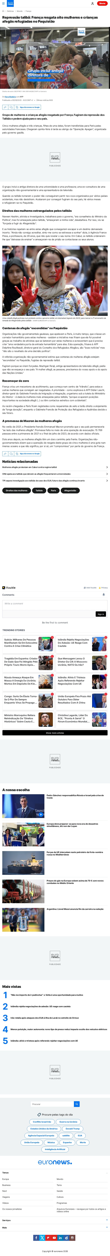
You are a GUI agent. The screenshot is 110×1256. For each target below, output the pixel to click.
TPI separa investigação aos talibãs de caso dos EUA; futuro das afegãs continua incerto (43, 480)
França (28, 11)
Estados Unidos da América (44, 1128)
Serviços (6, 1220)
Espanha (67, 1142)
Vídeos (5, 1203)
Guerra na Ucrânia (68, 1122)
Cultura (60, 1197)
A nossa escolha (16, 790)
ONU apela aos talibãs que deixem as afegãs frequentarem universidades (36, 474)
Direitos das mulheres (16, 490)
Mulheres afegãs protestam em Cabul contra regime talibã (29, 467)
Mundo (19, 11)
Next (4, 1191)
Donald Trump (73, 1128)
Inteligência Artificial (55, 1149)
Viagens (6, 1197)
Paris (53, 490)
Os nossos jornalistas (12, 1209)
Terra (59, 1185)
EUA (80, 1135)
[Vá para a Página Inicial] (10, 3)
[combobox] (55, 1104)
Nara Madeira (10, 97)
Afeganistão (70, 490)
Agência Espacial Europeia (41, 1135)
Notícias (10, 11)
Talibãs (39, 490)
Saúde (60, 1191)
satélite (66, 1135)
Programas (62, 1203)
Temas (5, 1172)
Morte (83, 1142)
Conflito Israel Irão (42, 1122)
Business (6, 1185)
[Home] (3, 11)
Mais (4, 1227)
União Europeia (31, 1142)
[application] (55, 58)
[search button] (77, 1104)
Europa (5, 1179)
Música (51, 1142)
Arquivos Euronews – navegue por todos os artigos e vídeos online (81, 1210)
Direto (102, 3)
